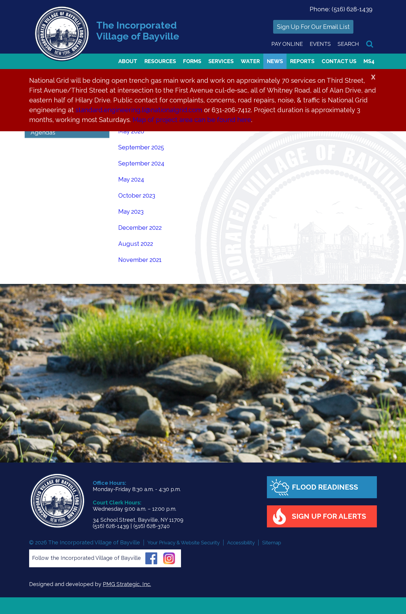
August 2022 (135, 243)
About (127, 61)
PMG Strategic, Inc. (127, 584)
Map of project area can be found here (192, 120)
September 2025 (141, 147)
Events (320, 44)
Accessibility (241, 543)
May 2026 (131, 131)
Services (221, 61)
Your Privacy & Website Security (183, 543)
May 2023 (131, 211)
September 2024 (141, 163)
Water (250, 61)
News (275, 61)
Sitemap (271, 543)
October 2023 (136, 195)
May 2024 (131, 179)
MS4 (368, 61)
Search (348, 44)
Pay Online (287, 44)
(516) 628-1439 (352, 9)
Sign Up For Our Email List (313, 26)
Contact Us (339, 61)
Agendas (43, 132)
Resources (160, 61)
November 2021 (140, 259)
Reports (302, 61)
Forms (192, 61)
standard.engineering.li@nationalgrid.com (138, 110)
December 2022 (140, 227)
